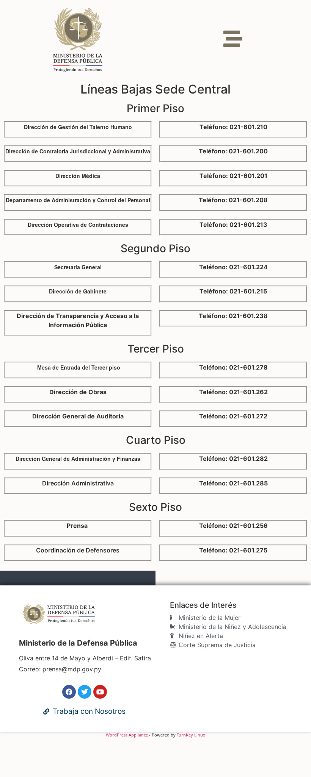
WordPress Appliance (127, 735)
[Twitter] (84, 692)
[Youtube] (100, 692)
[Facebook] (69, 692)
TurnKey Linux (191, 735)
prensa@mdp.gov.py (71, 669)
